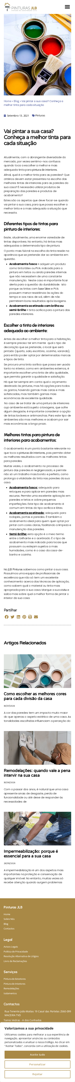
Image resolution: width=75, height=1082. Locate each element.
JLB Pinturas (15, 569)
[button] (67, 7)
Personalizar (37, 1064)
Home (7, 101)
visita (63, 589)
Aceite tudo (37, 1054)
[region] (37, 1052)
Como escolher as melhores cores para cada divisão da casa (35, 696)
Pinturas (40, 115)
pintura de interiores (44, 169)
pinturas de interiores (31, 452)
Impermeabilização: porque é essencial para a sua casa (31, 853)
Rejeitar (37, 1074)
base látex (44, 288)
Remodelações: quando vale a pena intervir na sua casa (37, 773)
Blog (16, 101)
